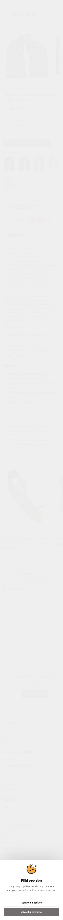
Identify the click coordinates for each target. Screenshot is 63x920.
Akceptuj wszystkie (31, 912)
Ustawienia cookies (32, 902)
